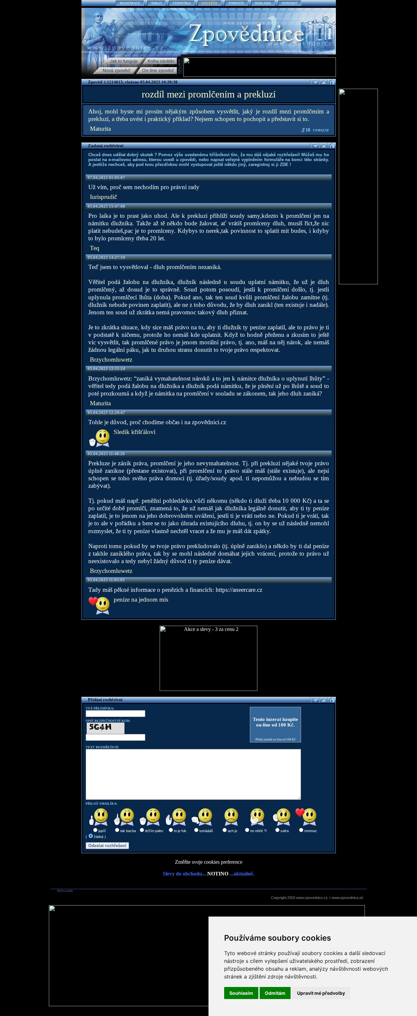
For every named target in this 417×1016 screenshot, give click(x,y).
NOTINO (217, 873)
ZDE (284, 164)
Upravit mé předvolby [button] (321, 993)
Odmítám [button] (275, 993)
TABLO (156, 3)
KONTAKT (289, 3)
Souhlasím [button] (241, 993)
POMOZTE (236, 3)
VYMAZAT (321, 130)
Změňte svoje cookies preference (208, 862)
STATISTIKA (182, 3)
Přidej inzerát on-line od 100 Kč (275, 739)
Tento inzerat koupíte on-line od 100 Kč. (275, 722)
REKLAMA (263, 3)
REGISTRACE (130, 3)
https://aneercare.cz (239, 589)
